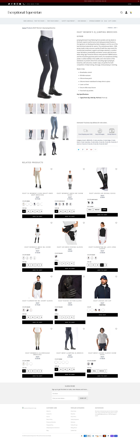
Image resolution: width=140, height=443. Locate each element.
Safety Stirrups (74, 425)
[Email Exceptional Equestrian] (20, 4)
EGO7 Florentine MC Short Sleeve (37, 286)
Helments (73, 422)
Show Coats (73, 411)
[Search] (121, 12)
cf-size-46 (89, 144)
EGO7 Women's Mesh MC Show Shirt (70, 179)
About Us (49, 411)
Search (48, 416)
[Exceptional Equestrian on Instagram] (17, 4)
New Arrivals (28, 21)
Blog (48, 430)
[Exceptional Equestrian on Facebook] (12, 4)
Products (29, 28)
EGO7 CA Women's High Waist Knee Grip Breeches (37, 179)
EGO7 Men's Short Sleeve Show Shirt (102, 339)
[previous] (25, 65)
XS (89, 370)
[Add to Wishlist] (51, 169)
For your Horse (53, 21)
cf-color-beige (107, 140)
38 (28, 211)
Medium (97, 209)
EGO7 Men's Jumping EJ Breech (70, 339)
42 (37, 211)
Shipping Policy (50, 425)
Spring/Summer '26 (96, 21)
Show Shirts (73, 416)
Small (90, 209)
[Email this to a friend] (95, 149)
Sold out (102, 315)
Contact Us (49, 414)
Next (115, 27)
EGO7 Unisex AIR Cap (102, 286)
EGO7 (106, 144)
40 (32, 211)
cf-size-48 (95, 144)
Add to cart (37, 216)
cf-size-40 (113, 142)
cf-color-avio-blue (97, 140)
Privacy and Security (51, 422)
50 (74, 369)
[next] (72, 65)
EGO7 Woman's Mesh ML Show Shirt (37, 233)
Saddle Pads (73, 430)
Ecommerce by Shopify (46, 435)
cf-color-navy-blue (85, 142)
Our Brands (82, 21)
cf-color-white (94, 142)
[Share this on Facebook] (83, 149)
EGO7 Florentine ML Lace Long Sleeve (102, 233)
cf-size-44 (84, 144)
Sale (105, 21)
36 (24, 211)
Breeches (73, 414)
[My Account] (126, 12)
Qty (78, 104)
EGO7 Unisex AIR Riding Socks (102, 179)
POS (37, 435)
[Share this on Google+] (91, 149)
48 (69, 369)
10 (71, 263)
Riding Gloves (74, 427)
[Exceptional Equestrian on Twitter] (9, 4)
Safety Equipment (68, 21)
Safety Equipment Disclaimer (53, 427)
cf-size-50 (101, 144)
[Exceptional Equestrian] (24, 12)
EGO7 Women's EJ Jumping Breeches (44, 28)
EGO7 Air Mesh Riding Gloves (70, 233)
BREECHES (89, 140)
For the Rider (39, 21)
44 (41, 211)
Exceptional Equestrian (31, 435)
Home (24, 28)
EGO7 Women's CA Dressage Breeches (37, 339)
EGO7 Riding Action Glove (70, 286)
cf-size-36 (101, 142)
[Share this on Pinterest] (87, 149)
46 (65, 369)
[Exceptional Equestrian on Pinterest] (15, 4)
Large (104, 209)
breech (84, 140)
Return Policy (49, 419)
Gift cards (112, 21)
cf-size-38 (107, 142)
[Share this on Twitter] (78, 149)
